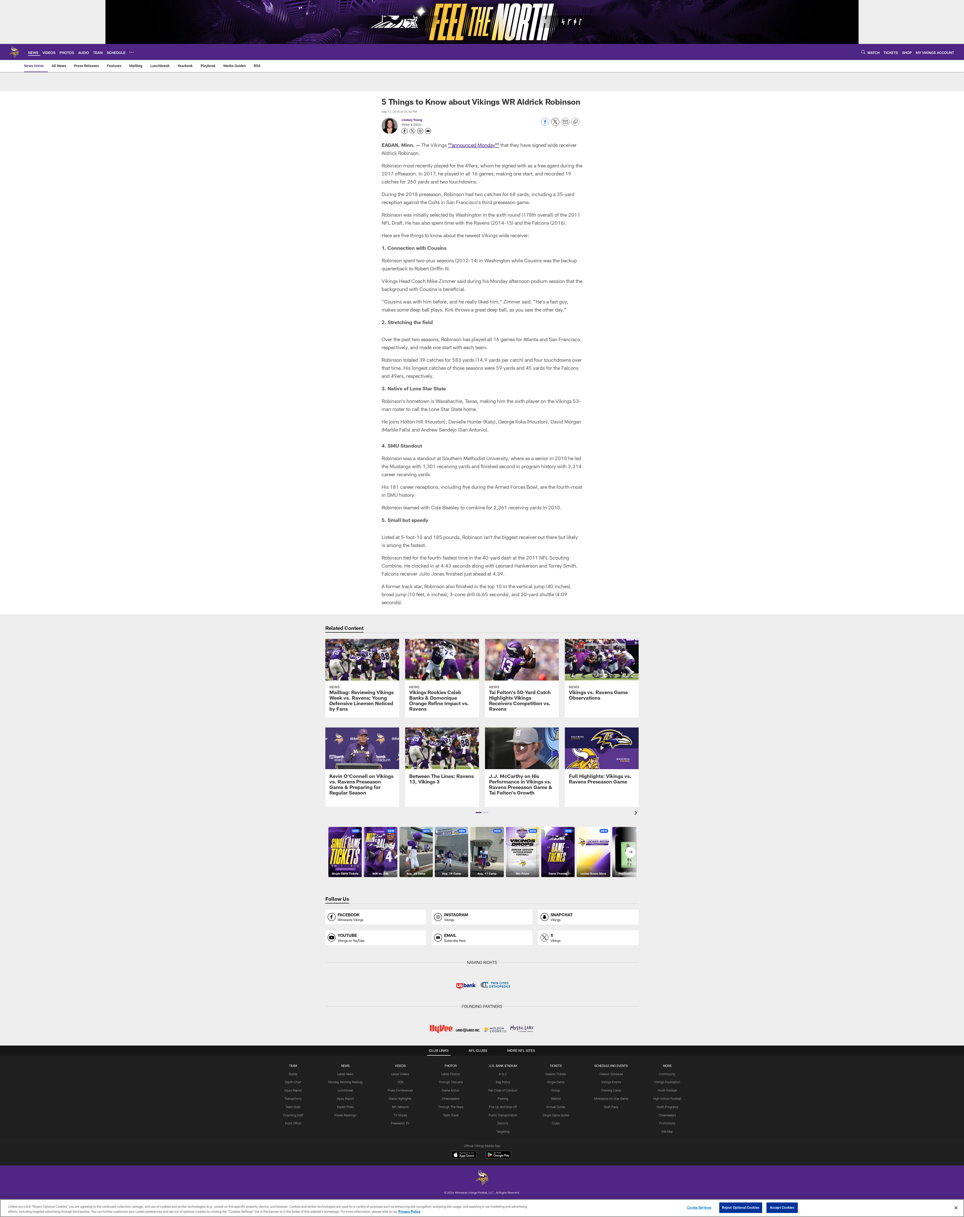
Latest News (345, 1074)
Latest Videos (400, 1074)
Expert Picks (345, 1107)
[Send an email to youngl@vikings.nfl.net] (428, 131)
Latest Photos (450, 1074)
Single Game (555, 1082)
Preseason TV (400, 1123)
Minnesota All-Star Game (611, 1098)
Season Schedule (611, 1074)
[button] (478, 812)
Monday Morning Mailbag (345, 1082)
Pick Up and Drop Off (503, 1107)
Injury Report (293, 1090)
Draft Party (611, 1107)
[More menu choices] (132, 52)
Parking (503, 1098)
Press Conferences (400, 1090)
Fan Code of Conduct (503, 1090)
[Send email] (565, 124)
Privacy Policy (409, 1211)
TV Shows (400, 1115)
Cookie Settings (699, 1207)
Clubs (556, 1123)
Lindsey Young (412, 119)
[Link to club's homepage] (14, 52)
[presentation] (637, 813)
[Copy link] (575, 122)
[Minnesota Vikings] (482, 1178)
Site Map (667, 1131)
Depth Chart (293, 1082)
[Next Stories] (631, 852)
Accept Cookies (782, 1207)
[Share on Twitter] (555, 124)
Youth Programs (667, 1107)
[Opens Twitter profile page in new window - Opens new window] (412, 131)
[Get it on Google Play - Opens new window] (498, 1157)
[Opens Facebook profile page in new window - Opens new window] (405, 131)
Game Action (450, 1090)
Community (667, 1074)
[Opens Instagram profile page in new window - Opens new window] (420, 131)
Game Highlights (400, 1098)
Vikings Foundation (667, 1082)
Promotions (667, 1123)
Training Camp (611, 1090)
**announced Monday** (473, 145)
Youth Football (667, 1090)
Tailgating (502, 1131)
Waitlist (556, 1098)
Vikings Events (611, 1082)
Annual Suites (555, 1107)
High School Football (667, 1098)
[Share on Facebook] (545, 124)
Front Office (293, 1123)
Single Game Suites (556, 1115)
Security (502, 1123)
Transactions (293, 1098)
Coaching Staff (293, 1115)
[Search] (863, 52)
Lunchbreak (345, 1090)
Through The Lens (451, 1082)
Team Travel (451, 1115)
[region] (482, 1208)
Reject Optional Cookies (740, 1207)
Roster (293, 1074)
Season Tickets (556, 1074)
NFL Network (400, 1107)
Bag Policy (503, 1082)
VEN (400, 1082)
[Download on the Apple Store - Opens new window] (464, 1155)
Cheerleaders (450, 1098)
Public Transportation (503, 1115)
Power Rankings (345, 1115)
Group (556, 1090)
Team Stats (292, 1107)
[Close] (955, 1207)
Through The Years (450, 1107)
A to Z (503, 1074)
